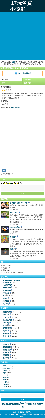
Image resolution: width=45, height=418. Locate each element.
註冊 (13, 62)
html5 (24, 403)
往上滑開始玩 (16, 107)
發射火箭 (6, 293)
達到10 (5, 298)
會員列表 (21, 412)
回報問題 (27, 83)
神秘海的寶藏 (7, 320)
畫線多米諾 (7, 350)
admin (5, 366)
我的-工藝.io (14, 213)
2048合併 (6, 323)
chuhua (5, 384)
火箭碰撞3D (7, 283)
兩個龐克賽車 (7, 285)
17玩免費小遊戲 (7, 68)
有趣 (34, 404)
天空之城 (6, 317)
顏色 (30, 404)
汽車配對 (6, 352)
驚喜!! (5, 325)
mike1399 (6, 368)
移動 (8, 403)
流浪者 (12, 249)
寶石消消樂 (7, 328)
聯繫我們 (29, 412)
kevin (5, 375)
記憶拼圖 (6, 355)
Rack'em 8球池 (15, 227)
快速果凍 (6, 301)
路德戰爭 (13, 237)
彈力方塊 (6, 315)
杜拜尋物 (6, 358)
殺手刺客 (6, 333)
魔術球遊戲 (7, 290)
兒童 (39, 404)
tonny (5, 380)
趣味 (4, 404)
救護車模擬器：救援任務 (11, 280)
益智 (18, 404)
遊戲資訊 (5, 79)
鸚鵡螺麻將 (7, 347)
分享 (3, 83)
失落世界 (6, 344)
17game (6, 377)
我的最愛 (27, 79)
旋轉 (14, 404)
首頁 (14, 412)
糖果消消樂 (7, 287)
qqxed (5, 386)
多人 (16, 68)
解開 (4, 296)
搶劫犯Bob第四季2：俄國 (19, 203)
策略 (3, 170)
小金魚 (5, 382)
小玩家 (5, 370)
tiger (4, 373)
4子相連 (6, 304)
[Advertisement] (22, 36)
